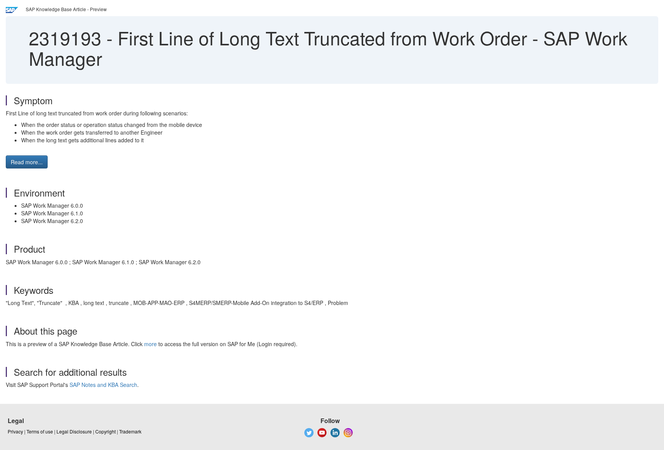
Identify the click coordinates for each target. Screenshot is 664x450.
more (150, 344)
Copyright (105, 431)
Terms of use (40, 431)
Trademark (130, 431)
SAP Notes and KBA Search (103, 384)
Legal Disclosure (74, 431)
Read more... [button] (27, 162)
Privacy (15, 431)
